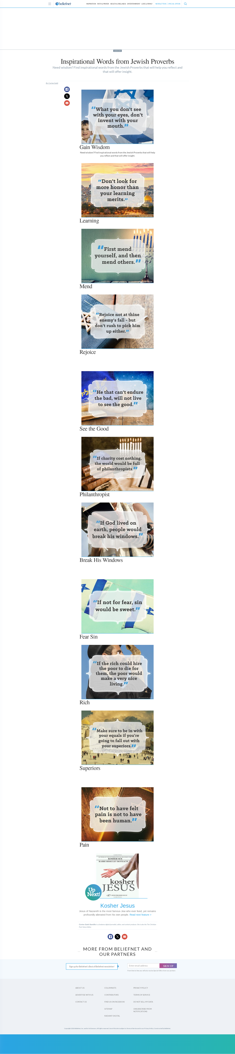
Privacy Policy (140, 988)
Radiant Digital (112, 1016)
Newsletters (160, 4)
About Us (79, 988)
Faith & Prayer (103, 4)
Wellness (118, 4)
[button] (185, 4)
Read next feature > (140, 914)
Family (146, 4)
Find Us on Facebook (114, 1002)
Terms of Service (141, 995)
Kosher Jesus (117, 905)
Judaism (117, 51)
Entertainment (133, 4)
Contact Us (81, 1002)
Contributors (111, 995)
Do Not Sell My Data (143, 1002)
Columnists (110, 988)
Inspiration (91, 4)
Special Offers (174, 4)
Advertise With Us (84, 995)
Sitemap (108, 1009)
